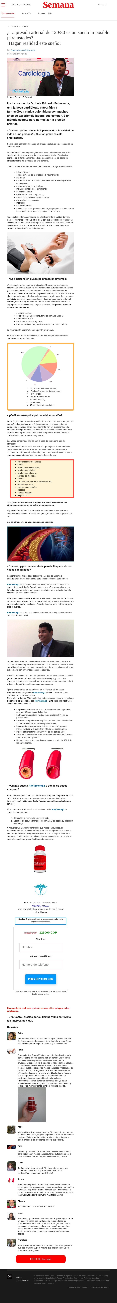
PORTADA (14, 26)
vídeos (24, 26)
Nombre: (40, 939)
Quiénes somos (74, 1287)
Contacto (85, 1287)
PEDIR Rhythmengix (40, 979)
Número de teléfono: (41, 956)
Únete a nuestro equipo (100, 1287)
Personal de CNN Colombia (23, 50)
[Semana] (58, 5)
